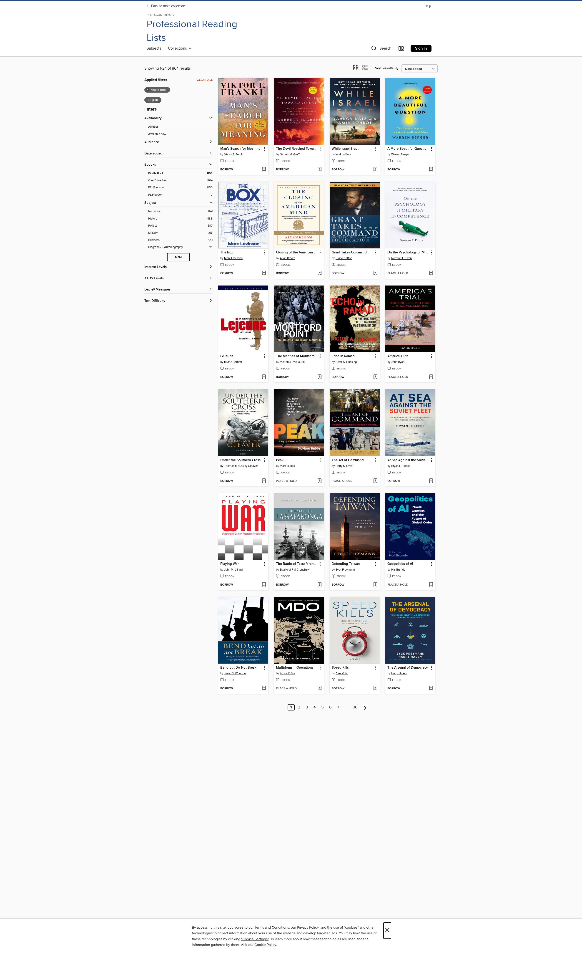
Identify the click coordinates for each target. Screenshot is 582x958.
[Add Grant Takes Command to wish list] (375, 273)
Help (428, 6)
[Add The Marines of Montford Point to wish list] (319, 377)
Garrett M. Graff (290, 154)
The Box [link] (226, 252)
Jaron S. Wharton (235, 673)
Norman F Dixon (401, 258)
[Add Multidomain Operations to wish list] (319, 689)
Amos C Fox (287, 673)
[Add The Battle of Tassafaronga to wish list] (319, 585)
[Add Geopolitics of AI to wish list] (431, 585)
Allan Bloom (287, 258)
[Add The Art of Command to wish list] (375, 481)
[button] (381, 49)
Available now (157, 134)
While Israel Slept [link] (345, 149)
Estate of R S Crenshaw (295, 569)
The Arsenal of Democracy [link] (407, 668)
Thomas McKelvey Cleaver (241, 466)
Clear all (205, 80)
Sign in (421, 48)
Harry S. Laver (344, 466)
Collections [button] (178, 48)
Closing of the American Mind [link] (297, 252)
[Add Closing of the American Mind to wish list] (319, 273)
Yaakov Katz (343, 154)
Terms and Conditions (272, 927)
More (178, 257)
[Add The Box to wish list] (264, 273)
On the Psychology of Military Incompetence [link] (408, 252)
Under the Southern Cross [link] (240, 460)
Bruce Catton (344, 258)
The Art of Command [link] (348, 460)
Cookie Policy (265, 945)
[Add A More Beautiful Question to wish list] (431, 170)
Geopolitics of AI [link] (400, 564)
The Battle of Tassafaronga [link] (297, 564)
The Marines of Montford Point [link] (297, 356)
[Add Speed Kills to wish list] (375, 689)
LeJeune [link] (226, 356)
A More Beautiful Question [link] (408, 149)
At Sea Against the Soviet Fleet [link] (408, 460)
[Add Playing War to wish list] (264, 585)
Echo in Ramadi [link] (344, 356)
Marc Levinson (233, 258)
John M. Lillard (233, 569)
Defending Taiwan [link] (346, 564)
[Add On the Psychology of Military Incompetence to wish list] (431, 273)
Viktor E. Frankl (233, 154)
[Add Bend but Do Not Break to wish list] (264, 689)
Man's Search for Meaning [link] (240, 149)
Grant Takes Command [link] (349, 252)
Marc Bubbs (287, 466)
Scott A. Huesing (346, 362)
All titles (153, 127)
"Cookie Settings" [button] (254, 939)
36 (355, 707)
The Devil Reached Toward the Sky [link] (297, 149)
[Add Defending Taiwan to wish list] (375, 585)
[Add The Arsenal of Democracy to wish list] (431, 689)
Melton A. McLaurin (292, 362)
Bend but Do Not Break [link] (238, 668)
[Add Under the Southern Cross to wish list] (264, 481)
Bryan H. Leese (400, 466)
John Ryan (397, 362)
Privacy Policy (308, 927)
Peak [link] (279, 460)
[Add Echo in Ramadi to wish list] (375, 377)
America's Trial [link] (398, 356)
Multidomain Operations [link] (295, 668)
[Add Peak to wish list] (319, 481)
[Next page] (365, 707)
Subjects (154, 48)
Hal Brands (398, 569)
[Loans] (401, 49)
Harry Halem (399, 673)
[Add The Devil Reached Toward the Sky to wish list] (319, 170)
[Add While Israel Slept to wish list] (375, 170)
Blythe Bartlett (233, 362)
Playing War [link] (229, 564)
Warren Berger (400, 154)
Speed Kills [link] (340, 668)
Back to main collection (167, 6)
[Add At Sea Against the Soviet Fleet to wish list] (431, 481)
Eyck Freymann (345, 569)
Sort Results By (387, 68)
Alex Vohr (342, 673)
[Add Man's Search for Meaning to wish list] (264, 170)
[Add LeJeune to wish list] (264, 377)
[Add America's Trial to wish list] (431, 377)
